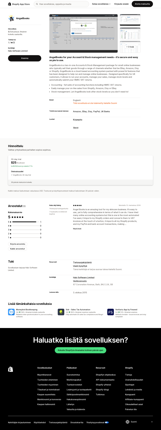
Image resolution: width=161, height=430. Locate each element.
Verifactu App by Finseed (126, 309)
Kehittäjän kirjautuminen (19, 422)
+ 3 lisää (130, 47)
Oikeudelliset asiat (134, 404)
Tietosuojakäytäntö (82, 262)
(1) (14, 42)
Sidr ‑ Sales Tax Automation (78, 309)
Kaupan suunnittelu (46, 394)
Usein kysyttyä (80, 266)
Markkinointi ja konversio (49, 399)
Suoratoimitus (73, 374)
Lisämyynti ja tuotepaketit (79, 389)
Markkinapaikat (74, 380)
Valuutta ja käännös (76, 409)
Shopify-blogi (102, 389)
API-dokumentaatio (105, 380)
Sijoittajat (129, 384)
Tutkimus (100, 394)
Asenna (24, 58)
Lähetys (70, 404)
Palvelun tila (131, 409)
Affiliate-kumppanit (134, 399)
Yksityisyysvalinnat (95, 422)
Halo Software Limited (18, 51)
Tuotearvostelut (74, 384)
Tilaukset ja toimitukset (48, 389)
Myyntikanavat (44, 374)
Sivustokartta (76, 422)
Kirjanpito (77, 119)
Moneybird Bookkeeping (26, 309)
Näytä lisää (77, 229)
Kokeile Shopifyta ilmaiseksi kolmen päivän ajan (80, 350)
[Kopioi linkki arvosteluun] (63, 205)
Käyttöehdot (40, 422)
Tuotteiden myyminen (47, 384)
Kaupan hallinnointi (46, 404)
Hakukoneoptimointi (76, 399)
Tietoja (128, 374)
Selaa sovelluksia (100, 4)
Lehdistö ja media (133, 389)
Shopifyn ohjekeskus (106, 374)
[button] (31, 313)
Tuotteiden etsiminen (47, 380)
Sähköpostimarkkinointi (78, 394)
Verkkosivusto (80, 281)
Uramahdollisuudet (134, 380)
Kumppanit (130, 394)
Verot (75, 127)
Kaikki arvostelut (17, 249)
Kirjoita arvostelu (17, 244)
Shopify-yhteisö (103, 384)
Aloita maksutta (142, 4)
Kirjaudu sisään (121, 4)
